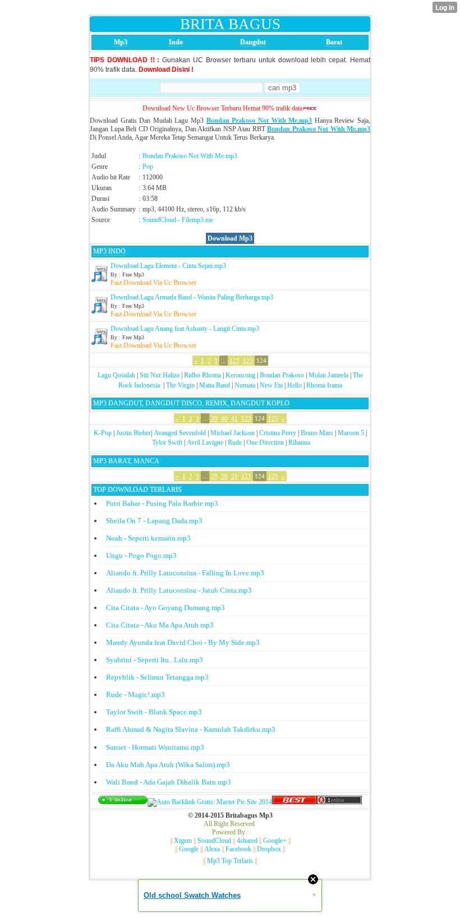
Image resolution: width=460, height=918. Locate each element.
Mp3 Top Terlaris (230, 861)
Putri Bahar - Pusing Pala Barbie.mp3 (162, 503)
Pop (147, 166)
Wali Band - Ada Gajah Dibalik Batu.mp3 (168, 782)
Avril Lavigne (205, 442)
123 (248, 360)
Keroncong (240, 375)
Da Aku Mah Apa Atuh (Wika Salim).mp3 (168, 764)
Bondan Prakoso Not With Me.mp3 (259, 120)
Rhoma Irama (324, 385)
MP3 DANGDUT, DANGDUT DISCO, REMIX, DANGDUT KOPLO (191, 403)
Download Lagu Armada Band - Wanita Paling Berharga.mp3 (192, 297)
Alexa (212, 849)
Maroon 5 (351, 433)
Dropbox (269, 849)
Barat (334, 42)
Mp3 (120, 42)
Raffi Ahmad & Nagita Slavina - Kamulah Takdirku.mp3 (190, 729)
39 (214, 418)
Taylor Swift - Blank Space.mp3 (154, 712)
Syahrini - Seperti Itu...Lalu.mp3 (154, 660)
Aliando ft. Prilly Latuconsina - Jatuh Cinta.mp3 (179, 590)
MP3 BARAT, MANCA (126, 461)
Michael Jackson (232, 433)
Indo (176, 42)
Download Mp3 (230, 238)
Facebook (238, 849)
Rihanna (299, 442)
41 (234, 418)
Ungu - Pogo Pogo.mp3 (141, 555)
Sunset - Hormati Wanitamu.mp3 (155, 747)
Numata (244, 385)
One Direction (265, 442)
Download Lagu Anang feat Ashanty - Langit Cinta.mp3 (185, 329)
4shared (247, 841)
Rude (235, 442)
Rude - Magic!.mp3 (135, 694)
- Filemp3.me (195, 220)
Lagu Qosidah (116, 375)
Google (189, 849)
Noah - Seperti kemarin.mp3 (148, 538)
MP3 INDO (109, 251)
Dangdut (253, 42)
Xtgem (183, 841)
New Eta (271, 385)
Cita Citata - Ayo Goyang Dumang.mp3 (165, 607)
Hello (294, 385)
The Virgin (180, 385)
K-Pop (103, 433)
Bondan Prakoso (282, 375)
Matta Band (214, 385)
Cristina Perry (277, 433)
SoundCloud (159, 220)
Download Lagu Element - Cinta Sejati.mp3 (168, 266)
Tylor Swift (167, 442)
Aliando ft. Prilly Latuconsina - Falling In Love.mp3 (185, 573)
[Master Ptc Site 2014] (210, 802)
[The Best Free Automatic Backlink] (294, 802)
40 (224, 418)
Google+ (275, 841)
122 (234, 360)
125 (273, 418)
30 (224, 476)
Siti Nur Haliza (160, 375)
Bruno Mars (317, 433)
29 (214, 476)
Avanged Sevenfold (180, 433)
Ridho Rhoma (202, 375)
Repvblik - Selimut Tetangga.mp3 (157, 677)
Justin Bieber (133, 433)
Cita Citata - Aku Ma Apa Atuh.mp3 (160, 625)
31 (234, 476)
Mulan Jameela (328, 375)
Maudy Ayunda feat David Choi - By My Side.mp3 (183, 642)
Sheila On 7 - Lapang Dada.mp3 (154, 520)
